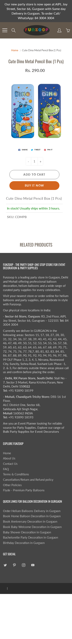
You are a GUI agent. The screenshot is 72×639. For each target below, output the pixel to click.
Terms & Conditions (16, 474)
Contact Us (10, 463)
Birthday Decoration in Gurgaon (24, 543)
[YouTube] (32, 564)
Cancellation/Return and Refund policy (28, 479)
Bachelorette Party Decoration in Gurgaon (30, 537)
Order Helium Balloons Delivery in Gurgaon (31, 511)
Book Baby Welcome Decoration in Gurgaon (32, 527)
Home (14, 50)
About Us (9, 458)
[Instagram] (23, 564)
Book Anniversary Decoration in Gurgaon (30, 521)
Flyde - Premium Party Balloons (24, 490)
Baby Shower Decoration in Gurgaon (27, 532)
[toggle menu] (4, 30)
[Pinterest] (14, 564)
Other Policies (12, 485)
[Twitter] (5, 564)
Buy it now (34, 185)
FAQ (6, 469)
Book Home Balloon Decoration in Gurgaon (32, 516)
